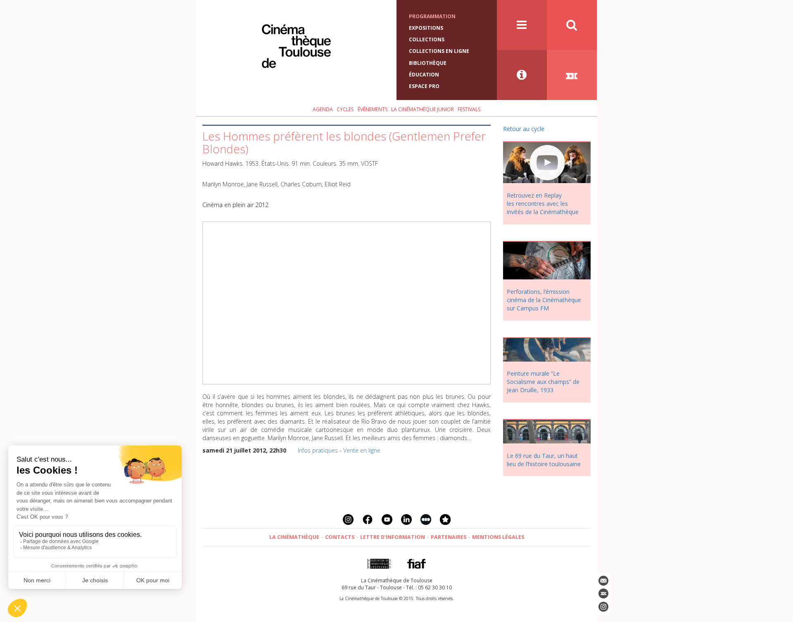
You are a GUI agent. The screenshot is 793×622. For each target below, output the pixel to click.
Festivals (469, 109)
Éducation (424, 74)
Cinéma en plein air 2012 (235, 205)
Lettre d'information (392, 537)
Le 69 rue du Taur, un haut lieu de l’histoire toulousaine (544, 460)
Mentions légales (498, 537)
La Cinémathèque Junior (422, 109)
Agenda (323, 109)
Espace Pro (424, 86)
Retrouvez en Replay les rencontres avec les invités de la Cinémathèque (543, 203)
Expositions (426, 27)
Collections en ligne (439, 51)
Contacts (339, 537)
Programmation (432, 16)
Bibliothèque (427, 63)
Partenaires (448, 537)
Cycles (345, 109)
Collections (426, 39)
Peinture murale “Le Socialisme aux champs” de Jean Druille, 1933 (543, 381)
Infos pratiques (318, 450)
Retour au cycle (523, 129)
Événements (372, 109)
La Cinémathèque (294, 537)
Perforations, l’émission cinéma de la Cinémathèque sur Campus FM (544, 300)
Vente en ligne (361, 450)
